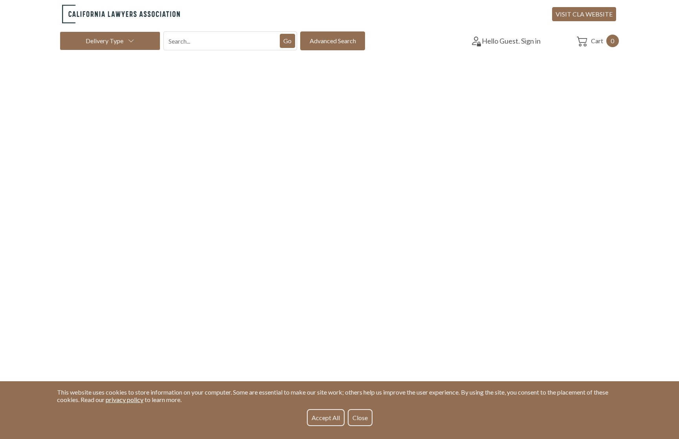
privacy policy (124, 399)
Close (360, 417)
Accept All (326, 417)
